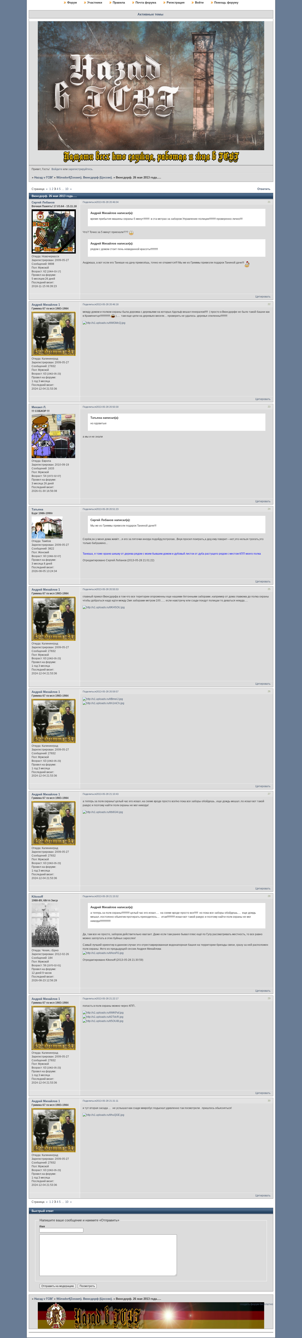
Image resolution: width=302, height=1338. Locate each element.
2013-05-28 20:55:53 (107, 589)
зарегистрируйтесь (80, 169)
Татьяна (37, 509)
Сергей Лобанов (43, 202)
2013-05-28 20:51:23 (107, 509)
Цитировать (262, 296)
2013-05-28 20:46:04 (107, 202)
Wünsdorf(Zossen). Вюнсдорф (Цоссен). (84, 177)
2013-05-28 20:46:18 (107, 304)
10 (66, 189)
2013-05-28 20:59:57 (107, 691)
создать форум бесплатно (256, 1304)
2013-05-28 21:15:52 (107, 896)
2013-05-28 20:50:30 (107, 407)
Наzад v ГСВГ (43, 177)
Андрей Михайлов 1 (46, 304)
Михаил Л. (39, 407)
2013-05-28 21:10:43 (107, 794)
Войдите (57, 169)
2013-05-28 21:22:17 (107, 998)
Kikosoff (37, 896)
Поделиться (89, 202)
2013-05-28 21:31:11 (107, 1100)
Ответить (263, 189)
